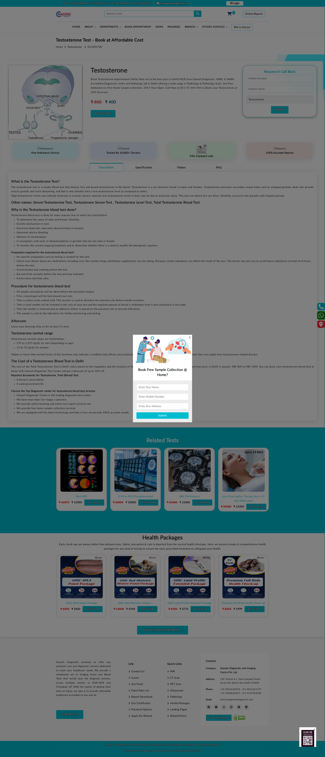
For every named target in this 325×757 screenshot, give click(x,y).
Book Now (102, 503)
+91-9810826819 (120, 3)
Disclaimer (177, 744)
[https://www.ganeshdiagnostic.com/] (63, 14)
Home (59, 47)
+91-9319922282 (141, 3)
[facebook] (209, 707)
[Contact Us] (321, 307)
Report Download (141, 697)
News (159, 27)
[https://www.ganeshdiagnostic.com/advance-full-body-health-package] (257, 577)
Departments (109, 27)
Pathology (176, 697)
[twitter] (216, 707)
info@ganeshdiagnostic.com (175, 3)
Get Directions (218, 718)
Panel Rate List (140, 690)
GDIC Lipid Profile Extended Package (149, 603)
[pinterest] (239, 707)
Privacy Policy (139, 744)
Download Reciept (208, 744)
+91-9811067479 (99, 3)
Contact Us (70, 714)
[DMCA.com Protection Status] (238, 717)
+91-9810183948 (78, 3)
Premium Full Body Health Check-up (203, 603)
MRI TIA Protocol (143, 496)
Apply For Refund (141, 716)
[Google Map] (321, 325)
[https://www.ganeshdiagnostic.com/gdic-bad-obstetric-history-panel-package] (95, 577)
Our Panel (137, 684)
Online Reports (254, 14)
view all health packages (161, 630)
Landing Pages (178, 709)
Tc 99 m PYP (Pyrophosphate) (89, 496)
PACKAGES (174, 27)
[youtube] (231, 707)
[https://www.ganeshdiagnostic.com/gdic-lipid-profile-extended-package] (149, 577)
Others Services (213, 27)
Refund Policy (178, 716)
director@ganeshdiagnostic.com (236, 699)
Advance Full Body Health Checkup (257, 603)
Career (135, 678)
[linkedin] (246, 707)
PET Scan (175, 684)
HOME (76, 27)
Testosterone (75, 47)
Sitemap (190, 744)
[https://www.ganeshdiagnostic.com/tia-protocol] (143, 470)
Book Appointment (138, 27)
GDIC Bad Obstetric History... (95, 603)
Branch (190, 27)
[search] (197, 13)
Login (236, 3)
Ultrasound (176, 690)
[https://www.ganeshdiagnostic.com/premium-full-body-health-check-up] (203, 577)
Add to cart (103, 114)
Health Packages (180, 703)
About (89, 27)
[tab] (106, 167)
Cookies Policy (160, 744)
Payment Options (141, 709)
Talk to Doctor (242, 27)
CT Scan (175, 678)
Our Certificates (140, 703)
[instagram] (224, 707)
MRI (172, 671)
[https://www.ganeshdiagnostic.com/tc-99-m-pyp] (89, 470)
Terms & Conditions (117, 744)
